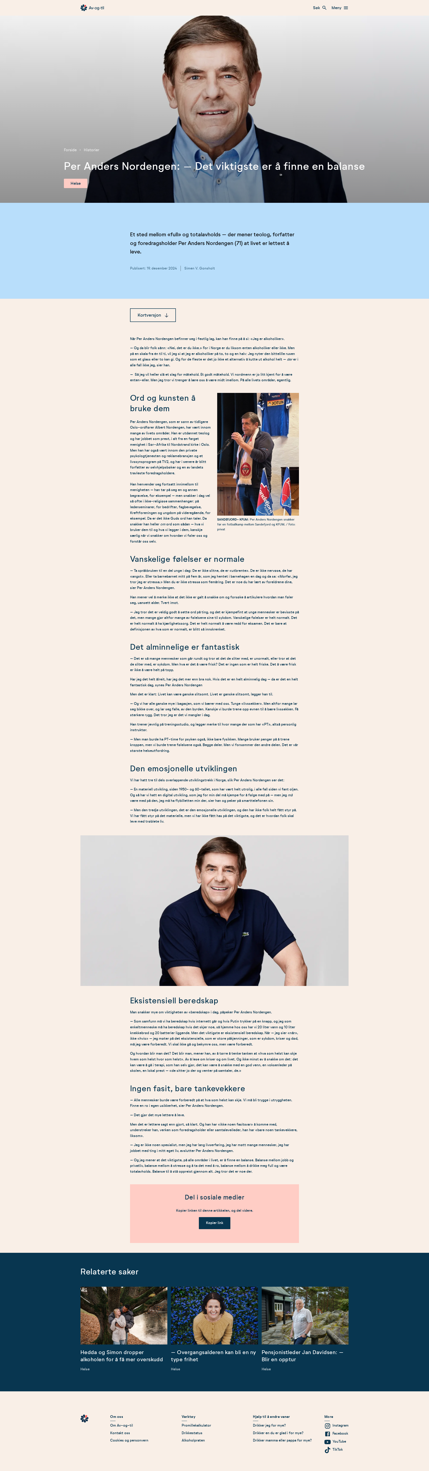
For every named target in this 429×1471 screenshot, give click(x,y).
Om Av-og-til (121, 1425)
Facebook (340, 1433)
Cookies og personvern (129, 1440)
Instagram (340, 1425)
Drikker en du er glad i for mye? (278, 1433)
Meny (336, 7)
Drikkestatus (192, 1433)
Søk (316, 7)
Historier (91, 149)
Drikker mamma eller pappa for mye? (282, 1440)
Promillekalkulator (196, 1425)
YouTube (339, 1441)
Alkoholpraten (193, 1440)
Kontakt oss (120, 1433)
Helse (76, 183)
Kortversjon (149, 315)
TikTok (337, 1449)
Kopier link (214, 1223)
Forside (70, 149)
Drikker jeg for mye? (269, 1425)
